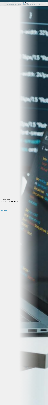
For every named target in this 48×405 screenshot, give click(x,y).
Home (7, 4)
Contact (39, 4)
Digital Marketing (18, 4)
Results (27, 4)
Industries (24, 4)
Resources (31, 4)
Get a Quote (4, 210)
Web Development (11, 4)
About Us (35, 4)
